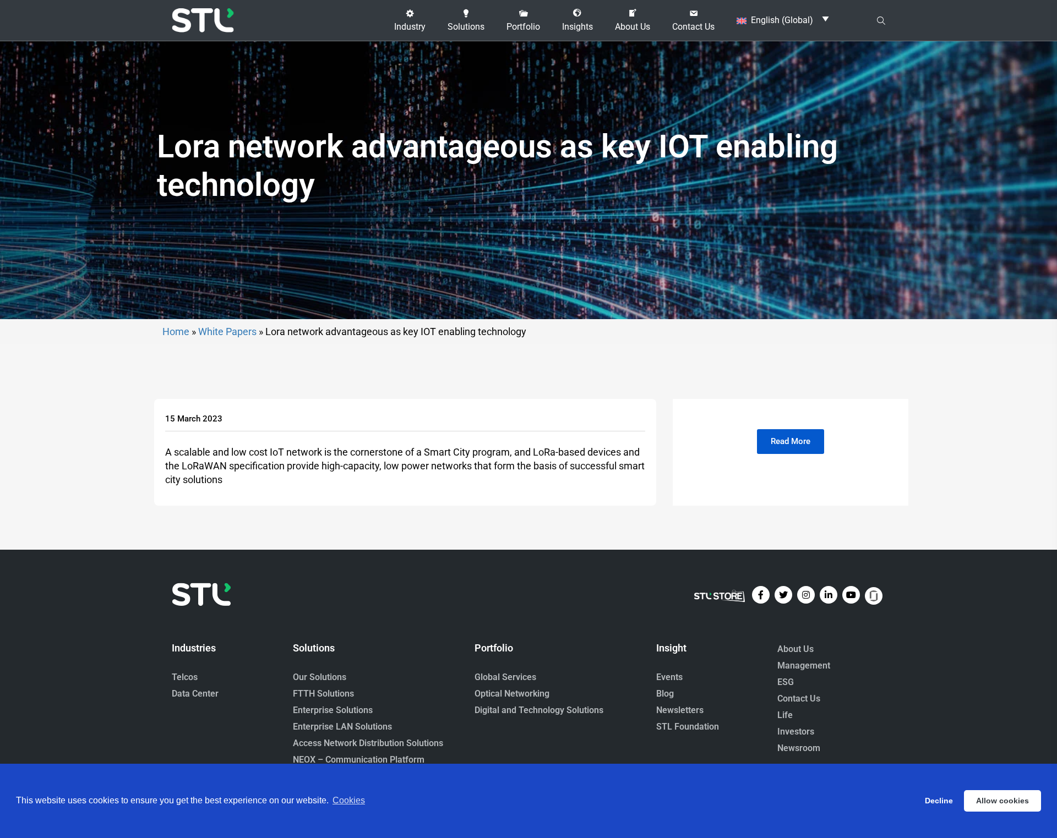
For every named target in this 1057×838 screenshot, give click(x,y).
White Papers (227, 331)
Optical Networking (512, 693)
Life (785, 715)
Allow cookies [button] (1002, 800)
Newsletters (680, 710)
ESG (785, 682)
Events (669, 677)
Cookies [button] (349, 800)
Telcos (185, 677)
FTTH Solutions (323, 693)
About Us (795, 649)
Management (803, 665)
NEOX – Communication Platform (358, 759)
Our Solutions (319, 677)
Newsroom (798, 748)
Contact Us (798, 698)
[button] (410, 20)
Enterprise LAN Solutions (342, 726)
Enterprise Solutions (333, 710)
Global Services (505, 677)
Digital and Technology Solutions (539, 710)
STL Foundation (687, 726)
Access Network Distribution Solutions (368, 743)
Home (175, 331)
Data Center (195, 693)
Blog (665, 693)
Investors (795, 731)
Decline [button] (939, 800)
